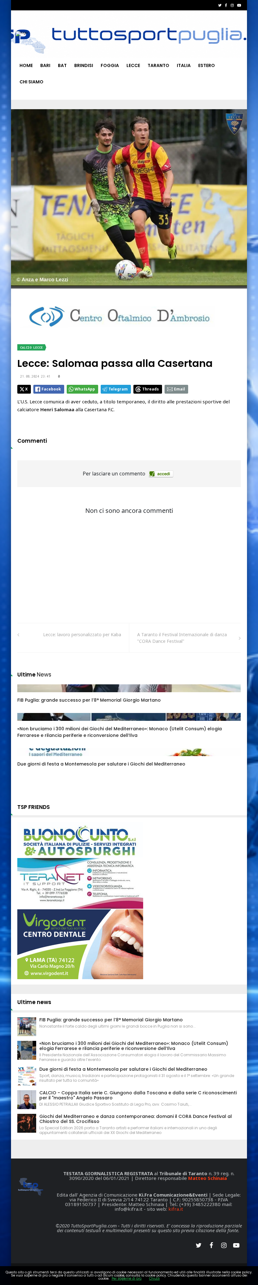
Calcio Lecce (31, 347)
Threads (150, 389)
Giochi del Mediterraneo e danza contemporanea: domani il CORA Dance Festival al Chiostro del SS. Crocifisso (135, 1119)
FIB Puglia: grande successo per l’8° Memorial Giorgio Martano (89, 700)
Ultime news (34, 1002)
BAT (62, 65)
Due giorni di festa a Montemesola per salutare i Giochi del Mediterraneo (101, 764)
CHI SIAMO (31, 82)
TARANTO (158, 65)
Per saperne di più (127, 1278)
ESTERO (206, 65)
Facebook (51, 389)
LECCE (133, 65)
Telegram (118, 389)
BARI (45, 65)
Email (179, 389)
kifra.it (175, 1209)
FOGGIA (110, 65)
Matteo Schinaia (207, 1178)
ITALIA (184, 65)
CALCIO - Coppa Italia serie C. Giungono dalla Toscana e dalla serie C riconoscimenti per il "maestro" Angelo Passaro (138, 1095)
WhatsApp (85, 389)
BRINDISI (83, 65)
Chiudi (154, 1278)
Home (26, 65)
